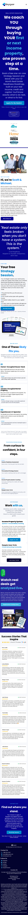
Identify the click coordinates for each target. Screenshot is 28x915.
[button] (26, 4)
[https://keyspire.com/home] (8, 4)
